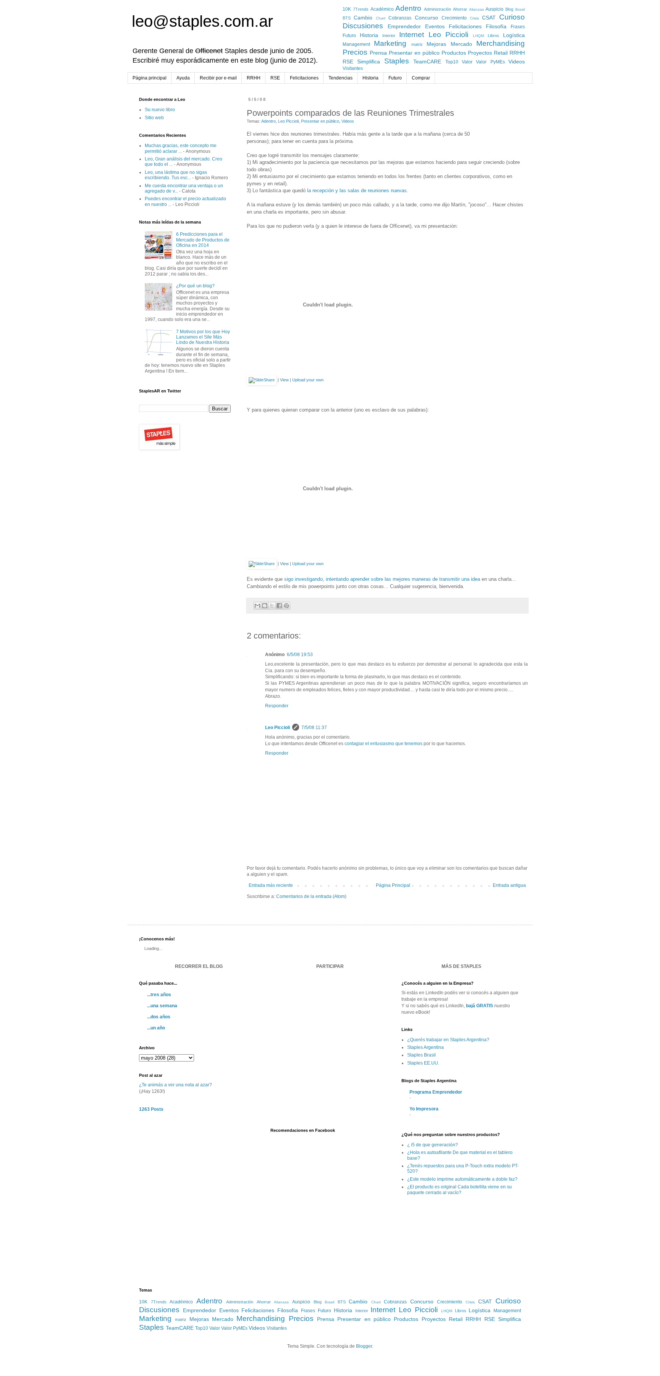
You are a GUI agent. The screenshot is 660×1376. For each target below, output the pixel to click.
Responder (276, 705)
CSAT (489, 18)
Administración (437, 9)
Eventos (435, 26)
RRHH (517, 53)
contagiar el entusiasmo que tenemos (383, 743)
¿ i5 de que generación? (432, 1144)
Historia (369, 35)
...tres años (159, 994)
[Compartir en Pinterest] (286, 605)
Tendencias (340, 78)
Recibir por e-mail (218, 78)
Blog (509, 9)
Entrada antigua (509, 885)
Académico (382, 9)
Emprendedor (404, 26)
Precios (355, 52)
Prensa (378, 53)
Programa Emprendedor (435, 1092)
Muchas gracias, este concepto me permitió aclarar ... (181, 148)
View (284, 380)
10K (347, 9)
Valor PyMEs (490, 62)
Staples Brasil (421, 1055)
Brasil (520, 9)
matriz (417, 44)
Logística (514, 35)
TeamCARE (427, 61)
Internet (411, 35)
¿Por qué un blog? (195, 285)
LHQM (478, 36)
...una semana (162, 1005)
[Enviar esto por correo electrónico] (257, 605)
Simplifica (368, 61)
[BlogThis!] (265, 605)
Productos (454, 53)
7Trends (361, 9)
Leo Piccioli (449, 35)
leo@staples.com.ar (202, 21)
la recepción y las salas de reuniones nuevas (357, 190)
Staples (396, 61)
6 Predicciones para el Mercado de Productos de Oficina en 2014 (203, 240)
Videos (516, 61)
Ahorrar (460, 9)
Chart (380, 18)
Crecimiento (454, 18)
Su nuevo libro (160, 109)
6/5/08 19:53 (300, 654)
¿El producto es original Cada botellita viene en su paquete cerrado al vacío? (459, 1189)
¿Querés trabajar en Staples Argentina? (448, 1039)
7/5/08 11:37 (314, 727)
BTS (347, 18)
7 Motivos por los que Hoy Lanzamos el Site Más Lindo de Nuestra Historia (203, 337)
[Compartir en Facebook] (279, 605)
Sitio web (154, 117)
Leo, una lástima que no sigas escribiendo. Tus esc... (176, 175)
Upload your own (308, 380)
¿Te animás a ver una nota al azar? (175, 1085)
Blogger (364, 1346)
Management (356, 44)
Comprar (421, 78)
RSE (348, 61)
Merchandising (500, 43)
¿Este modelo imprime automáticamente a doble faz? (462, 1179)
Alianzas (476, 9)
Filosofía (496, 26)
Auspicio (494, 9)
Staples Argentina (425, 1047)
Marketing (390, 43)
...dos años (158, 1016)
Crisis (474, 18)
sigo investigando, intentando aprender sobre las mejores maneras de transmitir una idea (382, 579)
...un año (156, 1028)
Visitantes (353, 68)
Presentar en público (414, 53)
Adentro (408, 8)
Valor (467, 62)
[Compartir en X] (272, 605)
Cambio (363, 18)
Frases (518, 26)
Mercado (461, 44)
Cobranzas (399, 18)
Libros (493, 35)
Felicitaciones (465, 26)
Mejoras (436, 44)
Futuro (349, 35)
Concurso (426, 18)
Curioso (512, 17)
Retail (501, 53)
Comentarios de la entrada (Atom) (311, 896)
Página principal (150, 78)
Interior (388, 35)
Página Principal (393, 885)
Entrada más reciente (271, 885)
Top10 (451, 62)
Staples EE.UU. (423, 1063)
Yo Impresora (423, 1109)
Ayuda (183, 78)
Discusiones (363, 26)
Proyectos (480, 53)
